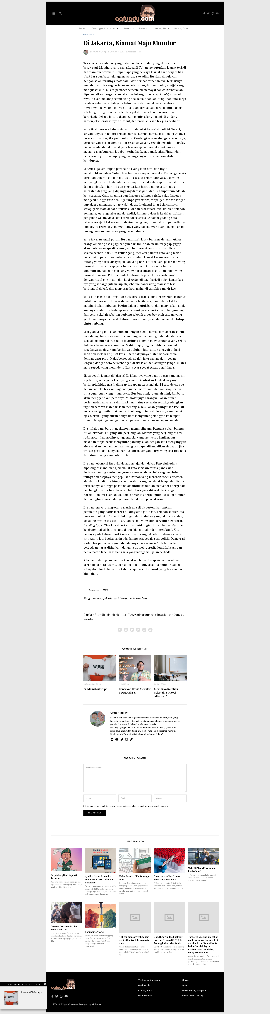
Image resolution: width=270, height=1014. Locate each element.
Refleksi (127, 28)
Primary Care (181, 28)
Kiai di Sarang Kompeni (194, 990)
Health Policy (145, 985)
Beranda (83, 28)
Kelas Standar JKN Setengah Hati (134, 878)
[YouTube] (217, 13)
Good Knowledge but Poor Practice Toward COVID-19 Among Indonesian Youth (168, 940)
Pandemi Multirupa (95, 689)
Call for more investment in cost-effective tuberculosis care (134, 940)
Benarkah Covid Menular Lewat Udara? (135, 691)
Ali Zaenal (97, 1004)
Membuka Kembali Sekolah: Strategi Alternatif (166, 692)
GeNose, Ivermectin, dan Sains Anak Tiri (64, 928)
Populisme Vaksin (94, 932)
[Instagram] (213, 13)
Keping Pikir (160, 28)
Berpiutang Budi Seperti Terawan (64, 876)
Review (143, 28)
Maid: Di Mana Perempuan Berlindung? (202, 870)
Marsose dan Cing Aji (192, 995)
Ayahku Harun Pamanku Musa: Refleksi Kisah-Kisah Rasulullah (99, 879)
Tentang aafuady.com (103, 28)
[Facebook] (204, 13)
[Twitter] (208, 13)
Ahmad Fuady (119, 713)
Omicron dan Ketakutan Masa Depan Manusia (167, 878)
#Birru (185, 980)
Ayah (184, 985)
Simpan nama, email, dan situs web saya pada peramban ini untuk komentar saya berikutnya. (127, 806)
